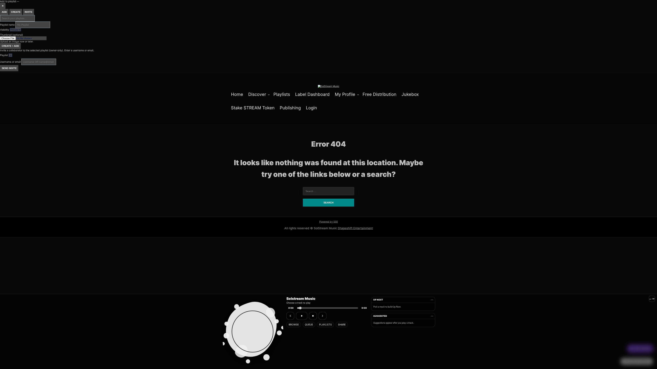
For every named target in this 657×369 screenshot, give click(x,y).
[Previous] (290, 316)
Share (342, 324)
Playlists (325, 324)
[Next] (322, 316)
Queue (309, 324)
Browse (294, 324)
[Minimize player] (652, 299)
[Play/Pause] (301, 316)
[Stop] (313, 316)
